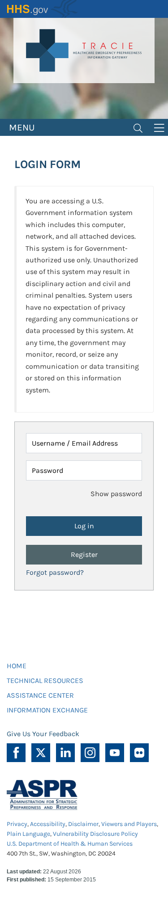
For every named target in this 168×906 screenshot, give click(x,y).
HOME (16, 666)
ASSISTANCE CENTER (40, 695)
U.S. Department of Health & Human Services (70, 843)
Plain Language (28, 834)
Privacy (17, 824)
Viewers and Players (129, 824)
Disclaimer (83, 824)
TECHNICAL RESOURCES (45, 680)
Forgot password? (55, 572)
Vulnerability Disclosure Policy (95, 834)
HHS (42, 9)
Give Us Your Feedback (43, 733)
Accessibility (47, 824)
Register (84, 554)
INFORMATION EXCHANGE (47, 710)
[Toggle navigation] (138, 127)
